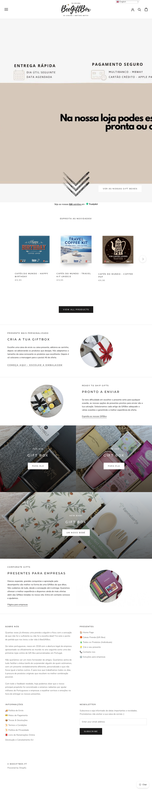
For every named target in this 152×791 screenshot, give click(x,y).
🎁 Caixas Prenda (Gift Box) (92, 637)
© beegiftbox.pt (17, 764)
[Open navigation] (6, 9)
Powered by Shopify (16, 767)
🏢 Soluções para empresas (92, 656)
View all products (76, 309)
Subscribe (91, 731)
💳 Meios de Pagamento (16, 715)
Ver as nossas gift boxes (120, 189)
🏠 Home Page (87, 632)
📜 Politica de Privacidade (17, 730)
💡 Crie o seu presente (90, 647)
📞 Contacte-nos (87, 652)
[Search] (139, 9)
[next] (142, 259)
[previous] (9, 259)
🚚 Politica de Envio (14, 710)
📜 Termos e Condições (16, 725)
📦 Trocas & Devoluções (16, 720)
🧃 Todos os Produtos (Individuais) (96, 642)
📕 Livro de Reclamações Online (20, 735)
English (122, 2)
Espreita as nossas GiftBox (94, 416)
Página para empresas (17, 604)
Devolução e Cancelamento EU (19, 739)
